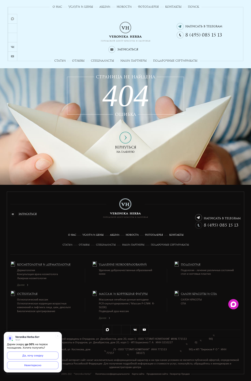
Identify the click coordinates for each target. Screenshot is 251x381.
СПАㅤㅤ (183, 303)
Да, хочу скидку (32, 355)
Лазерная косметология (31, 278)
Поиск (193, 6)
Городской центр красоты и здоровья (125, 32)
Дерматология (26, 270)
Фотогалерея (148, 6)
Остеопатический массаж (32, 299)
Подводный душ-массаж (114, 311)
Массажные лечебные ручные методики (124, 299)
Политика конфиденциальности (112, 374)
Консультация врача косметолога (37, 274)
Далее (21, 285)
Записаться (127, 49)
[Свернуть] (57, 336)
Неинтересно (32, 365)
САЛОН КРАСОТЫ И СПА (199, 294)
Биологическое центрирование (36, 311)
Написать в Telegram (203, 26)
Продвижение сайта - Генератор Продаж (168, 374)
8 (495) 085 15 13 (203, 35)
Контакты (173, 6)
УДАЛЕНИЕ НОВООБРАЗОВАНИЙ (123, 264)
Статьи (60, 60)
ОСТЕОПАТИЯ (27, 294)
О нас (57, 6)
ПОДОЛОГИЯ (190, 264)
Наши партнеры (133, 60)
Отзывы (78, 60)
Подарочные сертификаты (175, 60)
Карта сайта (138, 374)
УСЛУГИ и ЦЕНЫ (80, 6)
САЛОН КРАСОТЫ (191, 299)
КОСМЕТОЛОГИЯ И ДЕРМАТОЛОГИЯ (44, 264)
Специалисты (102, 60)
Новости (124, 6)
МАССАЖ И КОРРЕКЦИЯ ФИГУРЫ (123, 294)
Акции (104, 6)
